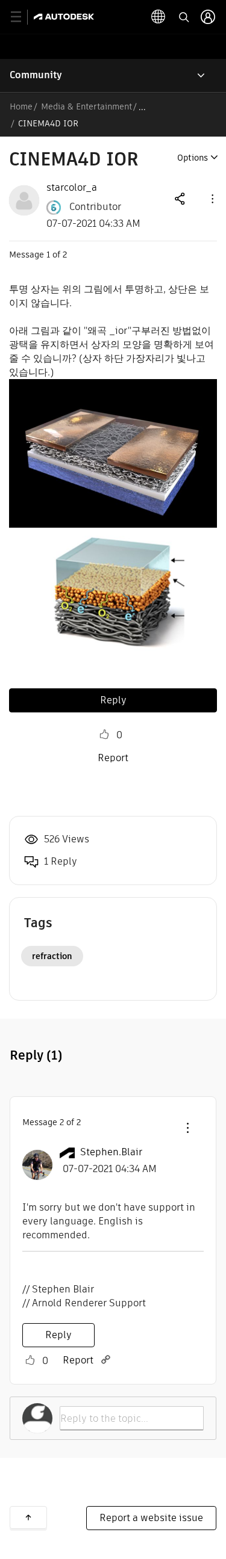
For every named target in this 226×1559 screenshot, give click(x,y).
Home (21, 106)
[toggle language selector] (158, 16)
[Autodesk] (65, 16)
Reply (113, 700)
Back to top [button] (28, 1517)
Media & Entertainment (86, 106)
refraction (52, 956)
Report (113, 758)
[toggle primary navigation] (22, 17)
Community (36, 75)
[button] (211, 198)
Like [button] (104, 735)
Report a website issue (151, 1518)
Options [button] (192, 158)
